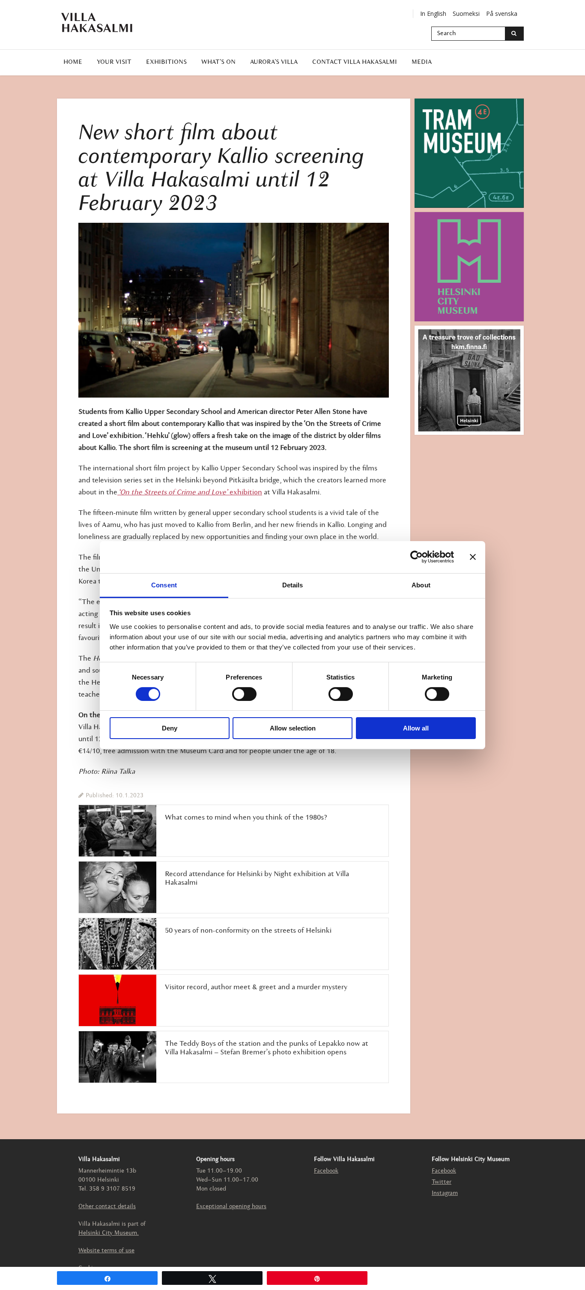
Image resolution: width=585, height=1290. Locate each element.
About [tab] (421, 584)
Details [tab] (292, 584)
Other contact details (107, 1206)
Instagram (445, 1193)
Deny (169, 728)
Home (72, 62)
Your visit (114, 62)
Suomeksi (466, 13)
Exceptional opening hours (231, 1206)
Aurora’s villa (274, 62)
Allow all (416, 728)
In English (433, 13)
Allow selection (293, 728)
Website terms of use (106, 1251)
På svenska (501, 13)
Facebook (326, 1171)
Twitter (441, 1182)
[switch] (244, 694)
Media (422, 62)
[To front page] (102, 22)
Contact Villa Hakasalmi (354, 62)
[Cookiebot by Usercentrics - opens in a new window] (416, 557)
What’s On (218, 62)
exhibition (189, 492)
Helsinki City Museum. (108, 1233)
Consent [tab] (164, 584)
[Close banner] (473, 557)
